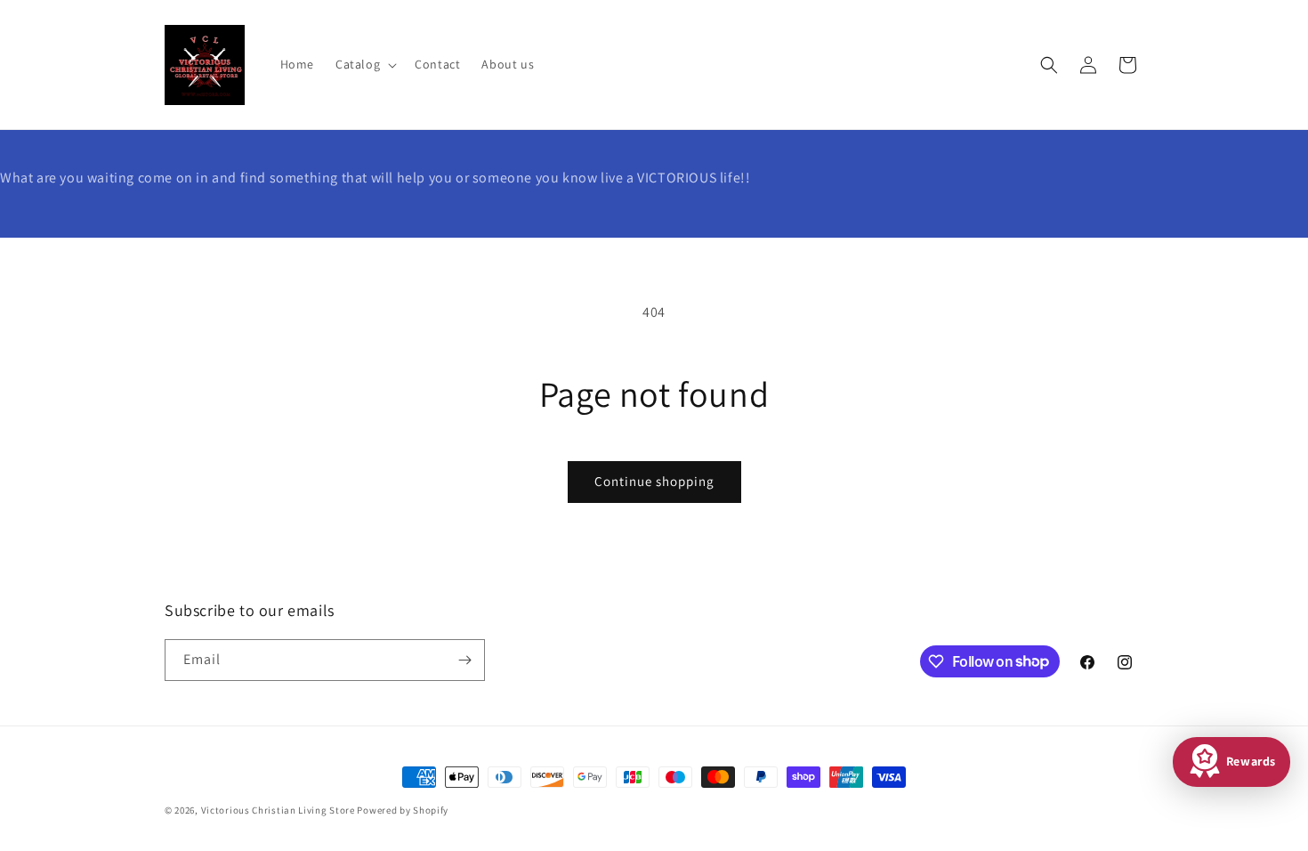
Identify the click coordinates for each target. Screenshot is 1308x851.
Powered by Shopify (402, 810)
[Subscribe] (464, 660)
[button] (364, 64)
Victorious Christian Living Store (278, 810)
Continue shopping (654, 481)
